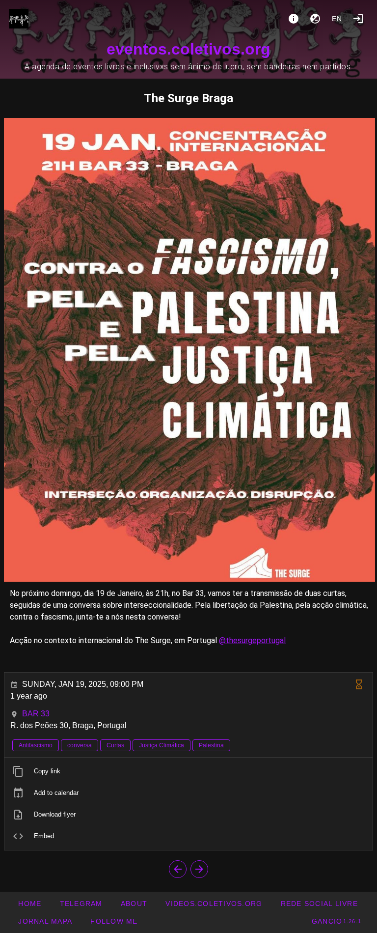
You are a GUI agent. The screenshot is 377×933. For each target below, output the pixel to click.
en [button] (337, 19)
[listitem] (188, 771)
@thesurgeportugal (252, 640)
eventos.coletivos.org (188, 49)
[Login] (358, 18)
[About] (293, 18)
